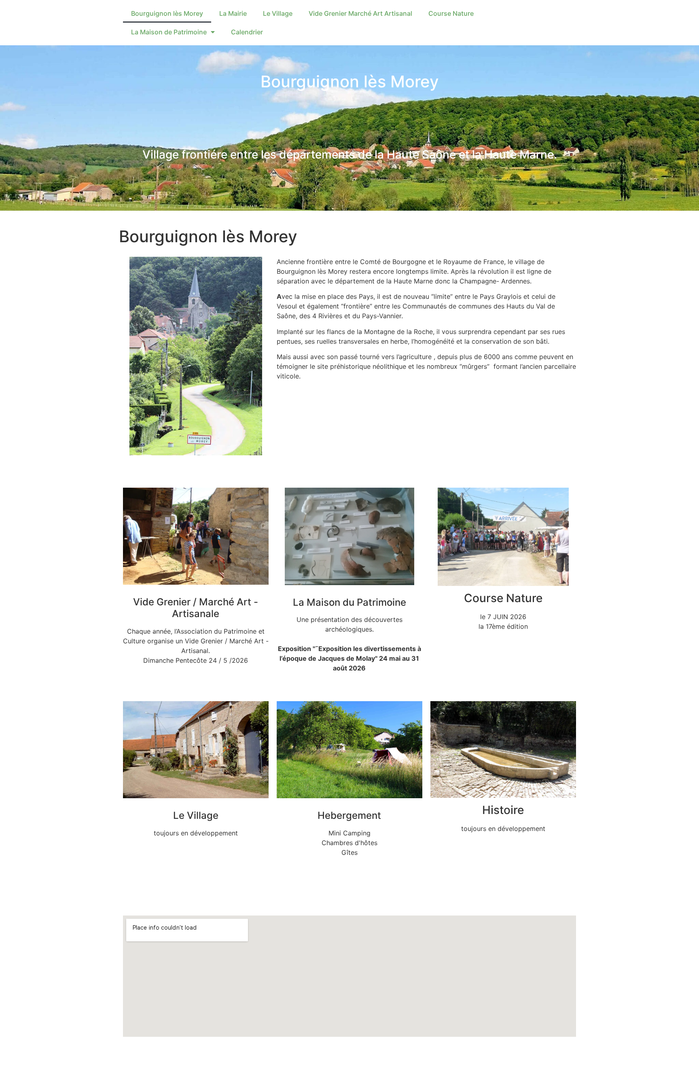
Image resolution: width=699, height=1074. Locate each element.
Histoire (503, 810)
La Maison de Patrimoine (169, 32)
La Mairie (233, 13)
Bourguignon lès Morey (167, 13)
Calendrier (247, 32)
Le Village (277, 13)
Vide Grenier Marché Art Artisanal (360, 13)
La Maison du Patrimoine (349, 602)
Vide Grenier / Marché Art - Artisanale (195, 607)
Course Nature (451, 13)
